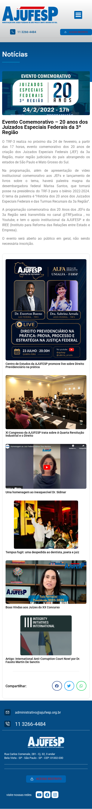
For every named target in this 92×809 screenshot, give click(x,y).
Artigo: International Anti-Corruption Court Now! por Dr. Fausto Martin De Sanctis (43, 660)
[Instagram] (55, 794)
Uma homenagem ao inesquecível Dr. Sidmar (36, 492)
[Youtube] (39, 794)
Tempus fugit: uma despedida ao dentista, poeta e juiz (42, 552)
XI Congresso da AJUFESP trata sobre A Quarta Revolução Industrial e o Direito (45, 434)
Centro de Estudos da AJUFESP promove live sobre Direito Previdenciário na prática (45, 365)
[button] (57, 686)
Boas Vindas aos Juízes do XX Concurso (33, 607)
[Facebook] (47, 794)
